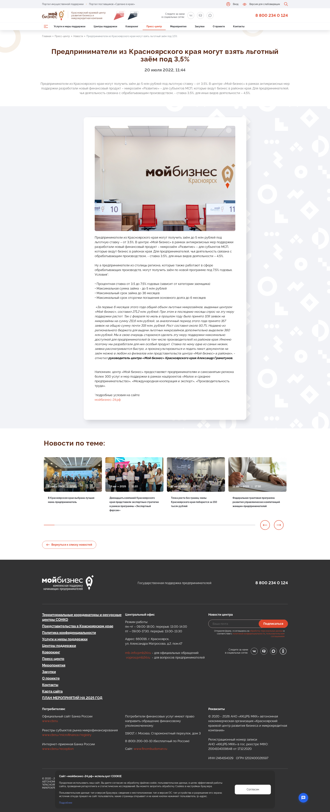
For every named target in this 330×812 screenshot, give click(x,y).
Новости (78, 36)
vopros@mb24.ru (138, 657)
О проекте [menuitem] (219, 26)
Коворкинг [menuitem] (131, 26)
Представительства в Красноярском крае (77, 626)
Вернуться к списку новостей (71, 544)
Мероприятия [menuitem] (178, 26)
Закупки (49, 672)
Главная (46, 36)
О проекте (51, 678)
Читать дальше (56, 510)
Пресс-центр (62, 36)
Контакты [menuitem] (239, 26)
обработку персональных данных (266, 631)
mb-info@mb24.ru (138, 653)
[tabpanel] (73, 487)
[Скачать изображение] (229, 130)
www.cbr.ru (50, 721)
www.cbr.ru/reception (58, 749)
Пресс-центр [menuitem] (154, 26)
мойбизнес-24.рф (108, 399)
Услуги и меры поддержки (64, 639)
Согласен (253, 789)
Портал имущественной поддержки (63, 4)
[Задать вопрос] (303, 798)
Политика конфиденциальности (69, 633)
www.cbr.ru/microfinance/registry (66, 735)
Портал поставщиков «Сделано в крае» (112, 4)
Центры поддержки (59, 646)
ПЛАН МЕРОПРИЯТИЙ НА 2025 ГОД (72, 698)
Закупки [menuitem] (200, 26)
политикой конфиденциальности (249, 633)
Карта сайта (52, 691)
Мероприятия (53, 665)
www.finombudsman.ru (150, 749)
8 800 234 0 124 (271, 15)
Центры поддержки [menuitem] (105, 26)
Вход (235, 4)
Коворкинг (51, 652)
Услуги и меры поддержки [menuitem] (69, 26)
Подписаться (273, 623)
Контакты (50, 685)
